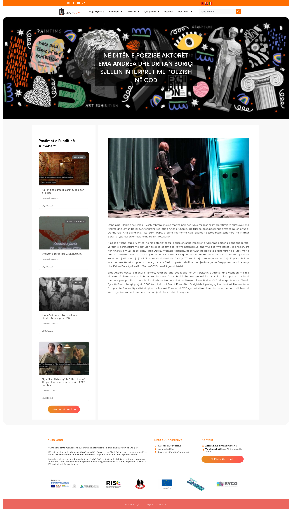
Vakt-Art (131, 11)
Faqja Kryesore (96, 11)
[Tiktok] (83, 3)
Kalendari (114, 11)
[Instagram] (68, 3)
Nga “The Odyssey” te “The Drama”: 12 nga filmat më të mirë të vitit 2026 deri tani (63, 382)
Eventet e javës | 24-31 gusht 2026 (62, 254)
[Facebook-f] (73, 3)
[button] (64, 409)
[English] (207, 3)
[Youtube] (78, 3)
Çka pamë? (150, 11)
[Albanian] (203, 3)
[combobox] (217, 11)
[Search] (238, 11)
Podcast (168, 11)
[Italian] (211, 3)
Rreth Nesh (183, 11)
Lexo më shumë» (50, 198)
